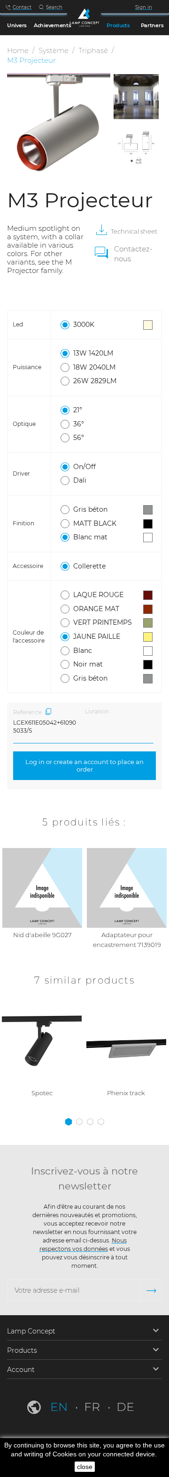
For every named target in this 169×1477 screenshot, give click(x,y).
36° (78, 424)
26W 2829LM (94, 381)
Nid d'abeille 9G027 (42, 935)
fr (93, 1407)
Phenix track (126, 1093)
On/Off (84, 466)
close (84, 1466)
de (125, 1407)
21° (77, 410)
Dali (79, 480)
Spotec (42, 1093)
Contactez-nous (133, 253)
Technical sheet (134, 231)
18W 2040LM (94, 367)
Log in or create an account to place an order (84, 765)
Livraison (97, 711)
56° (78, 437)
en (60, 1407)
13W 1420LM (93, 353)
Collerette (89, 566)
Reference (27, 712)
